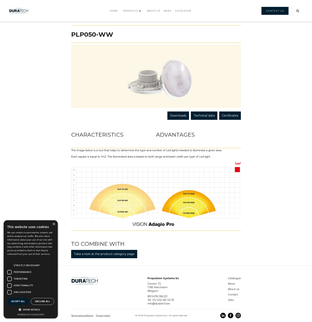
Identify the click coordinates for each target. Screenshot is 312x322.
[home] (19, 11)
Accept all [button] (18, 301)
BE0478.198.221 (158, 296)
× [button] (53, 224)
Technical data (204, 115)
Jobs (231, 300)
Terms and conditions (82, 315)
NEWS (167, 10)
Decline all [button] (42, 301)
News (231, 283)
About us (153, 10)
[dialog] (31, 269)
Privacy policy (103, 315)
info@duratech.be (159, 303)
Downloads (178, 115)
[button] (132, 11)
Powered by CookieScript (30, 314)
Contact (233, 294)
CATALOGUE (183, 10)
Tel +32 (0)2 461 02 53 (161, 300)
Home (114, 10)
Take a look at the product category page (104, 254)
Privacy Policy (14, 257)
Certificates (230, 115)
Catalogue (234, 278)
